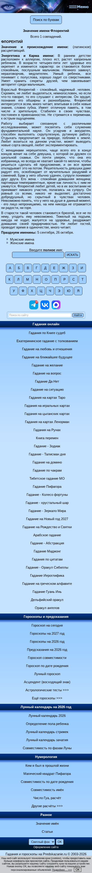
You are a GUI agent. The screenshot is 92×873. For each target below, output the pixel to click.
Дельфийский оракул (47, 600)
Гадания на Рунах (47, 430)
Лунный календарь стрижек (47, 732)
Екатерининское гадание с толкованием (47, 341)
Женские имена (22, 243)
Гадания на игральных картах (47, 406)
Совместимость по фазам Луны (47, 748)
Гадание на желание (47, 365)
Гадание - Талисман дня (47, 454)
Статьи (47, 831)
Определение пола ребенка (47, 724)
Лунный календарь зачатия (47, 740)
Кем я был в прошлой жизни (47, 765)
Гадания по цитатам (47, 559)
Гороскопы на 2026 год (47, 641)
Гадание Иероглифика (47, 575)
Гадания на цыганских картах (47, 414)
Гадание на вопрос (47, 373)
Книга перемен (47, 438)
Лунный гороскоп (47, 674)
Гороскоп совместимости (47, 658)
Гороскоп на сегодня (47, 625)
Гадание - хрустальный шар (47, 503)
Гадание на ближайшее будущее (47, 357)
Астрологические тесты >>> (47, 690)
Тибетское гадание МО (47, 478)
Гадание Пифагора (47, 486)
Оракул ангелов (47, 608)
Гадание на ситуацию (47, 389)
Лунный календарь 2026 (47, 716)
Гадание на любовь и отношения (47, 349)
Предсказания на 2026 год (47, 649)
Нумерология (46, 757)
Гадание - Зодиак (47, 446)
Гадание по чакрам (47, 470)
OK (77, 869)
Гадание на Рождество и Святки (47, 527)
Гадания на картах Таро (47, 397)
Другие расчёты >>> (47, 806)
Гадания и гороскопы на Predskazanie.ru (36, 854)
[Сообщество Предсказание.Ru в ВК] (44, 308)
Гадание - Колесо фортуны (47, 494)
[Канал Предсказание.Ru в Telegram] (33, 308)
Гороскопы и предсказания (46, 616)
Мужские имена (22, 239)
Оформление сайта (46, 847)
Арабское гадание (47, 535)
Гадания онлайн (46, 324)
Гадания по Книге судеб (47, 333)
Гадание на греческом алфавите (47, 583)
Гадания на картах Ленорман (47, 422)
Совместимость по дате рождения (47, 782)
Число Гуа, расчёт (47, 798)
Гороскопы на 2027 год (47, 633)
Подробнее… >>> (62, 870)
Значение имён (47, 823)
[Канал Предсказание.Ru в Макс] (56, 308)
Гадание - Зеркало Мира (47, 511)
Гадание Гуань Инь (47, 592)
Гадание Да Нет (47, 381)
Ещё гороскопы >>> (47, 698)
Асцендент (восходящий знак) (47, 682)
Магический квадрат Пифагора (47, 774)
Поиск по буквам (46, 20)
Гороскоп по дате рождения (47, 666)
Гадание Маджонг (47, 551)
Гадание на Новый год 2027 (47, 519)
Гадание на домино (47, 462)
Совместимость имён (47, 790)
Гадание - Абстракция (47, 543)
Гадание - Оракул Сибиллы (47, 567)
